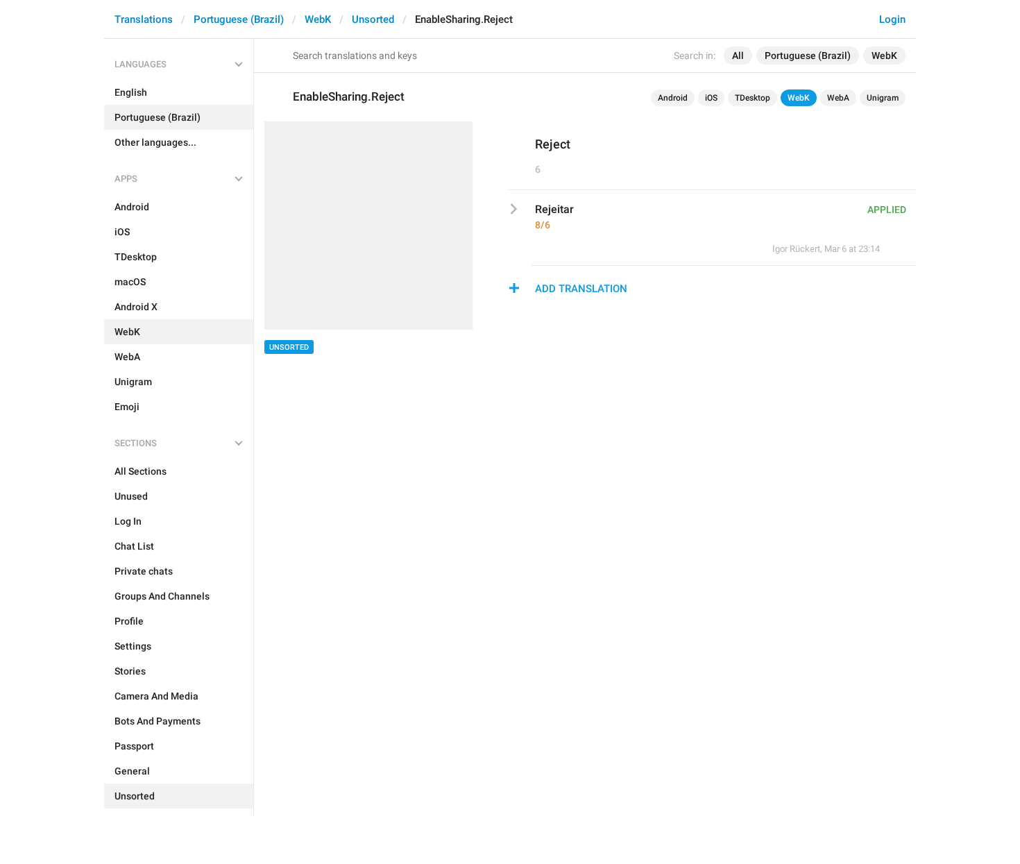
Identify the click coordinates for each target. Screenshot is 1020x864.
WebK (318, 19)
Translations (143, 19)
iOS (711, 98)
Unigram (883, 98)
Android (673, 98)
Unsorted (373, 19)
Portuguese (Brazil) (239, 19)
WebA (838, 98)
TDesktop (752, 98)
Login (892, 19)
